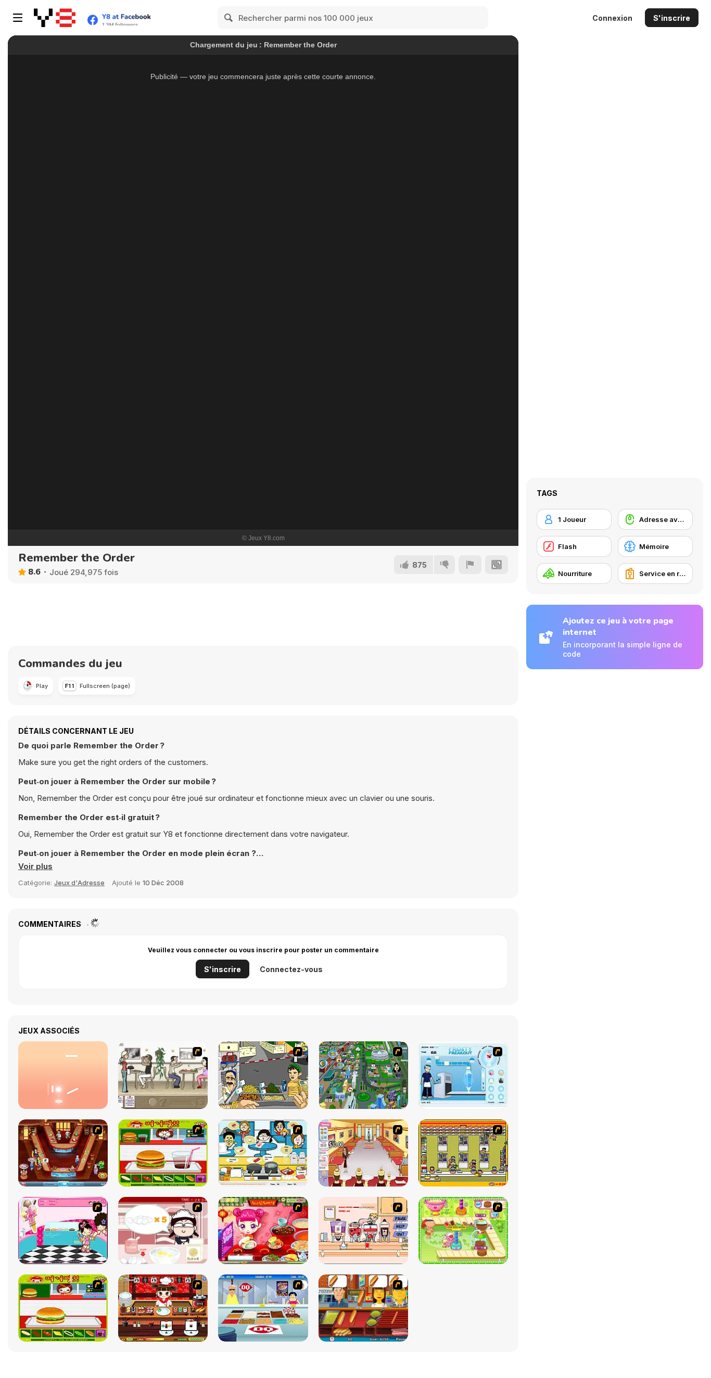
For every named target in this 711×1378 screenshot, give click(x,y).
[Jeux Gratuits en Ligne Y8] (54, 17)
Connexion (612, 18)
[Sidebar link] (17, 17)
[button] (35, 866)
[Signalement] (470, 564)
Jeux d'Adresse (79, 882)
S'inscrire (671, 18)
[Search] (229, 17)
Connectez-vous (291, 969)
